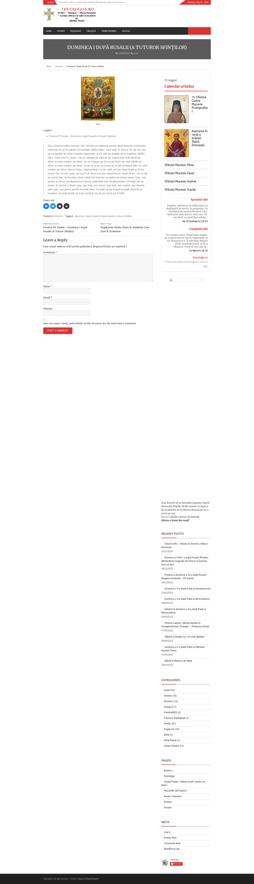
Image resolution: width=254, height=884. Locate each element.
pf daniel (103, 216)
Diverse (126, 31)
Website (47, 308)
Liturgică (91, 31)
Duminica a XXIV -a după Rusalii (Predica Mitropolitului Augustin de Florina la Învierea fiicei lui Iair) (184, 561)
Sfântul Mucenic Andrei (180, 181)
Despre (168, 807)
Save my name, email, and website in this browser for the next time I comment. (89, 323)
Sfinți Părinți (170, 740)
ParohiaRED (170, 712)
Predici (61, 31)
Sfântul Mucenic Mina (179, 165)
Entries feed (170, 837)
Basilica (168, 770)
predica (112, 216)
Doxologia (169, 776)
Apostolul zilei (199, 199)
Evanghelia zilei (198, 229)
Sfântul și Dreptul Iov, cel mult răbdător (184, 636)
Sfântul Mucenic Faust (179, 173)
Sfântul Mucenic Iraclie (180, 189)
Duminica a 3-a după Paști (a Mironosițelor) (187, 599)
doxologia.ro (200, 257)
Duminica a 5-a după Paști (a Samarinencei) (187, 588)
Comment (50, 252)
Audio (49, 31)
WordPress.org (171, 849)
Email (47, 297)
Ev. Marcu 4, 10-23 (199, 250)
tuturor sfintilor (124, 216)
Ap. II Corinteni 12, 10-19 (195, 221)
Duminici (58, 216)
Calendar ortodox (179, 86)
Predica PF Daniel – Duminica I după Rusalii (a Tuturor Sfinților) (82, 136)
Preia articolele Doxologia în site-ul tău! (186, 264)
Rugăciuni (75, 31)
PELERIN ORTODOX (175, 791)
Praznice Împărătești (174, 718)
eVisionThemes (92, 879)
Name (47, 286)
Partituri (168, 802)
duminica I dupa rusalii (86, 216)
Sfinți (166, 734)
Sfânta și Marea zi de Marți (178, 661)
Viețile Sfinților (109, 31)
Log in (167, 832)
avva (136, 53)
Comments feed (172, 843)
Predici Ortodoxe (172, 796)
